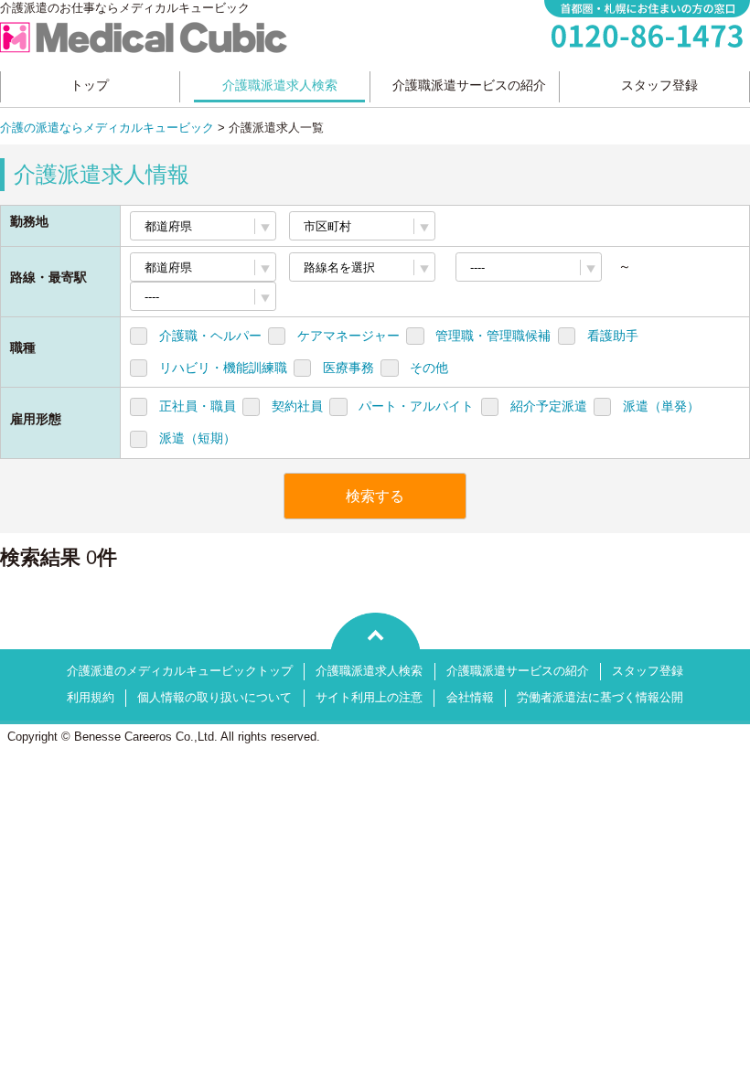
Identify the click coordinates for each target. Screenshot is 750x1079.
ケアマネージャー (348, 335)
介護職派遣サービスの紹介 (517, 671)
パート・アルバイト (416, 406)
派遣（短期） (197, 438)
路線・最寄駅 (48, 277)
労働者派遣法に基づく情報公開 (600, 697)
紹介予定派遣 (548, 406)
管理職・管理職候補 (493, 335)
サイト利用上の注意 (369, 697)
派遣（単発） (661, 406)
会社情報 (470, 697)
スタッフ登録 (647, 671)
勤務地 (29, 221)
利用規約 (90, 697)
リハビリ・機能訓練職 (223, 367)
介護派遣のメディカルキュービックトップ (180, 671)
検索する (375, 496)
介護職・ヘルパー (210, 335)
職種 (23, 347)
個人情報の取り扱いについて (214, 697)
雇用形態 (35, 418)
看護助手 (612, 335)
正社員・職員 (197, 406)
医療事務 (348, 367)
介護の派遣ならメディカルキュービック (107, 128)
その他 (429, 367)
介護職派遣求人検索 (369, 671)
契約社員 (297, 406)
